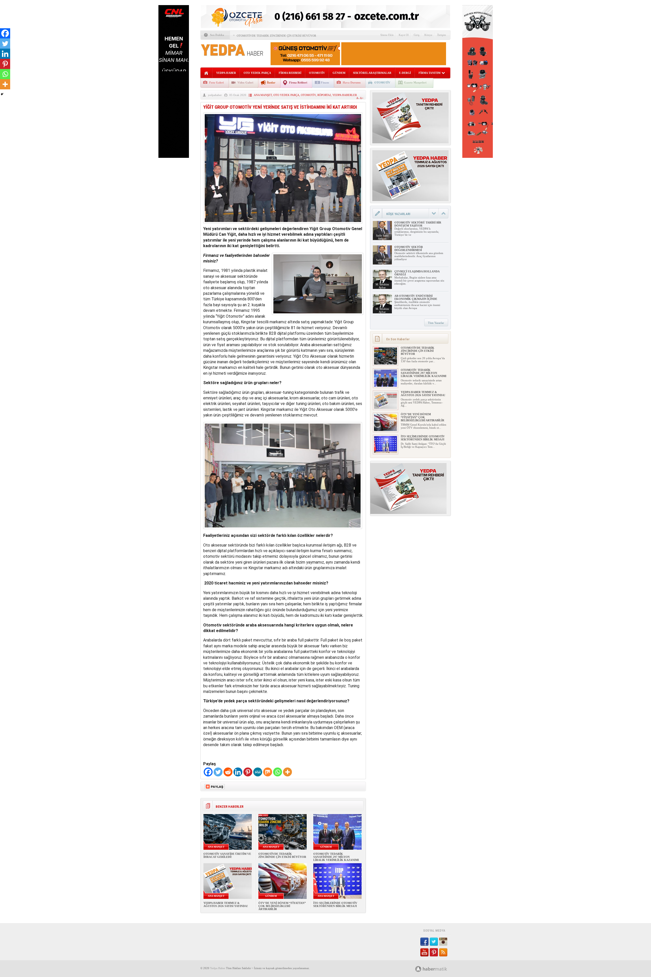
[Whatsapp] (277, 771)
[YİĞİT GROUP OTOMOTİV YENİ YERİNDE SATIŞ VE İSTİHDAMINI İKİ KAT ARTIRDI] (283, 224)
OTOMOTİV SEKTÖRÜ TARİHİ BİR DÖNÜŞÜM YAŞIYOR (417, 224)
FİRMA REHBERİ (290, 72)
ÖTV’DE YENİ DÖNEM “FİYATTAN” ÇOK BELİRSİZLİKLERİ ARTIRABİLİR (282, 906)
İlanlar (271, 82)
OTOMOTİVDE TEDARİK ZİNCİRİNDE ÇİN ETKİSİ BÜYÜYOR (276, 35)
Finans (325, 82)
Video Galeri (245, 82)
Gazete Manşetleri (415, 82)
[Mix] (267, 771)
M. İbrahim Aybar (382, 286)
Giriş (416, 34)
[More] (287, 771)
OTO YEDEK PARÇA (257, 72)
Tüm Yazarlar (436, 322)
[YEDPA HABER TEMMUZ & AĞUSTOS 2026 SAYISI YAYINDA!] (385, 408)
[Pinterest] (247, 771)
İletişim (441, 34)
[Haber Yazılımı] (437, 969)
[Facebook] (208, 771)
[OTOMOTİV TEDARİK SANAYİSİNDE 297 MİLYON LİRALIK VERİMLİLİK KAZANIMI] (385, 385)
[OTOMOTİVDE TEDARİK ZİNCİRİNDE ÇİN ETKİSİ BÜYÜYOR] (385, 363)
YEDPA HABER (226, 72)
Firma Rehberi (298, 82)
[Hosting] (418, 969)
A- (358, 98)
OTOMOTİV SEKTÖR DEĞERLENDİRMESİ (408, 248)
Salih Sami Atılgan (382, 237)
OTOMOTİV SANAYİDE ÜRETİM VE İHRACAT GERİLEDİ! (227, 855)
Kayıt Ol (404, 34)
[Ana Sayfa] (206, 73)
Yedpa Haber (217, 968)
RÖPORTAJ (324, 94)
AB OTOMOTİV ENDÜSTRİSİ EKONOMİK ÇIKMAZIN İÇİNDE (415, 297)
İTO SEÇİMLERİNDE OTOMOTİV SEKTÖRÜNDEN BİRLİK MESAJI (335, 904)
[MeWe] (257, 771)
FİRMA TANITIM (429, 72)
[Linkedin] (237, 771)
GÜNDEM (339, 72)
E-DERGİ (405, 72)
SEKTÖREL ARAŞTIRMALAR (372, 72)
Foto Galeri (216, 82)
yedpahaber (215, 94)
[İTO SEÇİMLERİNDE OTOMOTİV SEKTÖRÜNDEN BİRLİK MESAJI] (385, 452)
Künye (428, 34)
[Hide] (2, 94)
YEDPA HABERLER (344, 94)
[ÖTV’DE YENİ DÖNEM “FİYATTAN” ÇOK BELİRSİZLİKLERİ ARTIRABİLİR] (385, 430)
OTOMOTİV (317, 72)
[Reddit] (228, 771)
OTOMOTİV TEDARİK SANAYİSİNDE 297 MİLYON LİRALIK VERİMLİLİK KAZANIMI (336, 856)
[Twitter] (218, 771)
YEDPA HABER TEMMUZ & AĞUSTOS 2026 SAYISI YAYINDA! (225, 904)
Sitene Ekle (387, 34)
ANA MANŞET (263, 94)
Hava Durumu (352, 82)
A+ (361, 98)
